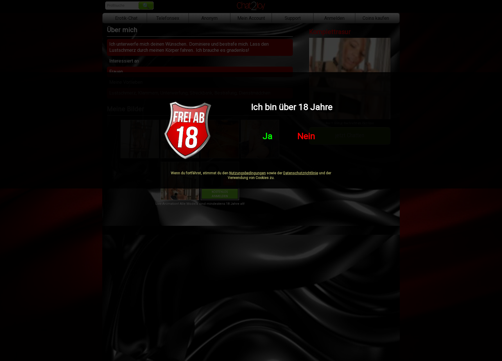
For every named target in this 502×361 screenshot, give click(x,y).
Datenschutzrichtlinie (300, 173)
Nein (306, 136)
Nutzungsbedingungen (247, 173)
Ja (267, 136)
